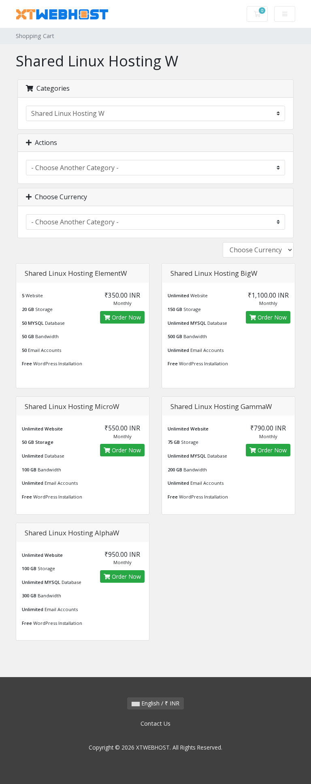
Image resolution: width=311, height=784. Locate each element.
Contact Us (155, 723)
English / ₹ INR (159, 703)
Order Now (125, 317)
